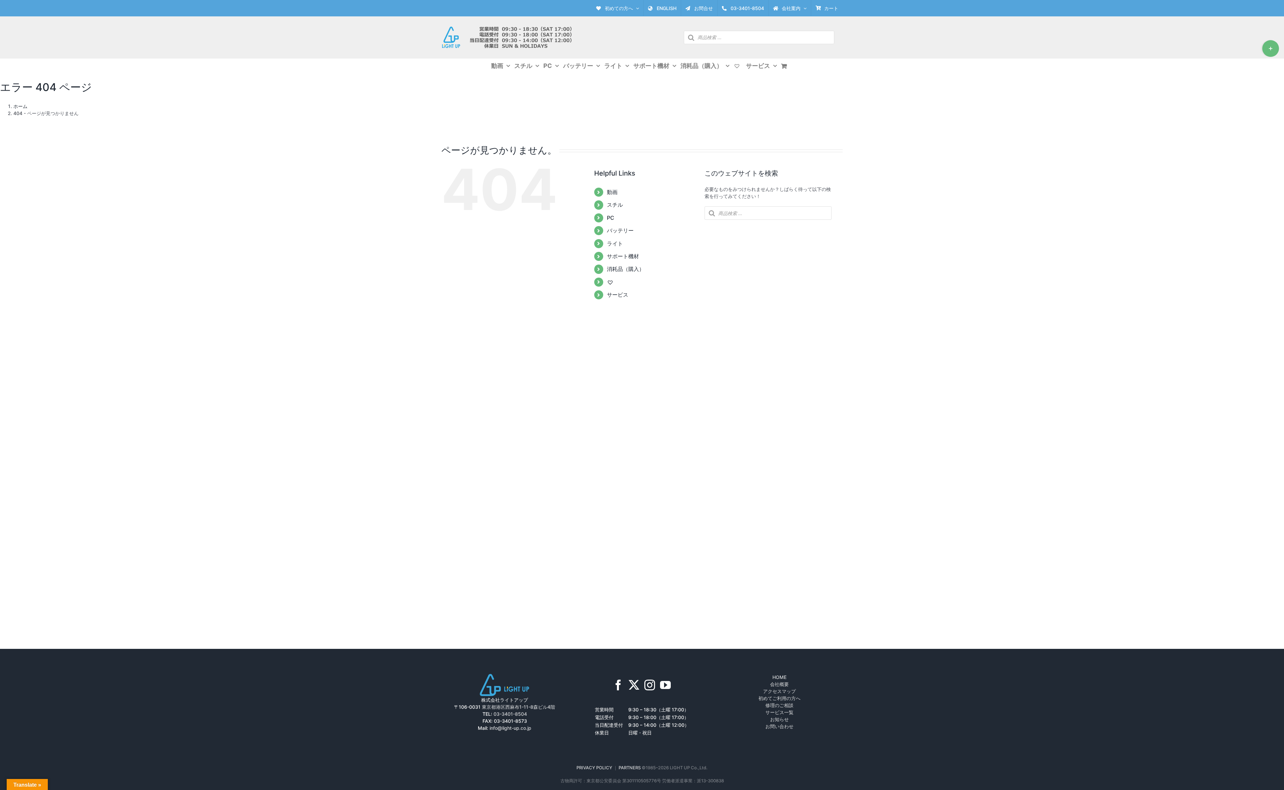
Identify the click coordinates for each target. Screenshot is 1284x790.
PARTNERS (630, 767)
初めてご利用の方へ (779, 698)
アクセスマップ (779, 691)
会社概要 (779, 684)
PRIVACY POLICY (594, 767)
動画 (612, 192)
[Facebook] (618, 685)
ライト (615, 243)
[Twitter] (634, 685)
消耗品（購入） (625, 269)
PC (610, 217)
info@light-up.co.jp (510, 728)
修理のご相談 (779, 705)
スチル (615, 204)
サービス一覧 (779, 712)
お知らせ (779, 719)
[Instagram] (649, 685)
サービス (617, 294)
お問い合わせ (779, 726)
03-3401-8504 (510, 714)
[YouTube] (665, 685)
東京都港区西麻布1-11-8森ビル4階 (518, 707)
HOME (779, 677)
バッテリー (620, 230)
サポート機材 (623, 256)
